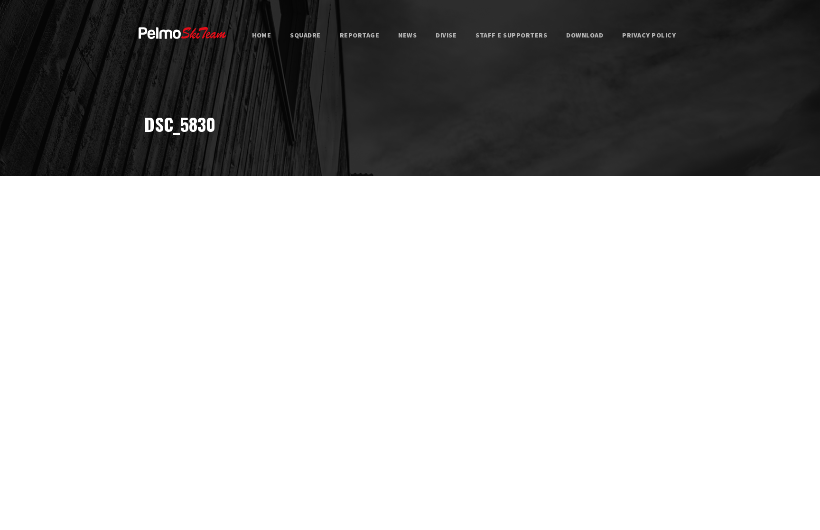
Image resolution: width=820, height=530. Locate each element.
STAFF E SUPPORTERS (511, 35)
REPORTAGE (360, 35)
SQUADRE (305, 35)
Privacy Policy (649, 35)
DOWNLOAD (584, 35)
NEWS (407, 35)
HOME (261, 35)
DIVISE (446, 35)
